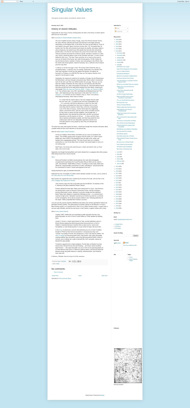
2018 (117, 171)
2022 (117, 48)
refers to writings (60, 235)
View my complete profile (130, 245)
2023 (117, 46)
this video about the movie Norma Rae (62, 175)
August (119, 62)
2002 (117, 208)
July (118, 64)
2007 (117, 196)
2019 (117, 169)
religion (57, 263)
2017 (117, 173)
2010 (117, 189)
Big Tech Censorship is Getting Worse (127, 76)
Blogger (102, 395)
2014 (117, 180)
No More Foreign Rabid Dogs (125, 94)
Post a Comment (58, 272)
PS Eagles (118, 228)
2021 (117, 51)
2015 (117, 178)
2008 (117, 194)
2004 (117, 203)
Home (80, 275)
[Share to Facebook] (78, 261)
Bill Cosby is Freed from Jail (124, 149)
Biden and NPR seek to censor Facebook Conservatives (125, 97)
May (118, 154)
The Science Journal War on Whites (126, 120)
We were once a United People (125, 142)
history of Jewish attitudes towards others (69, 37)
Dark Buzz (118, 226)
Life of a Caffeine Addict (123, 71)
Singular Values (71, 9)
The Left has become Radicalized (126, 123)
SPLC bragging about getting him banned (63, 180)
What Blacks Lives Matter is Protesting (127, 129)
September (120, 60)
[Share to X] (76, 261)
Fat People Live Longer (123, 66)
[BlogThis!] (75, 261)
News (53, 157)
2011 (117, 187)
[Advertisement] (122, 294)
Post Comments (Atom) (65, 278)
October (119, 57)
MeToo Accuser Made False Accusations (127, 84)
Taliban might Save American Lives (126, 107)
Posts (117, 28)
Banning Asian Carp (122, 102)
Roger (127, 242)
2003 (117, 206)
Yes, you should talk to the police (125, 100)
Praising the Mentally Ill (123, 73)
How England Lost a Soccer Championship (124, 110)
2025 (117, 42)
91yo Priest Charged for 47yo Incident (127, 69)
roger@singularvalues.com (124, 219)
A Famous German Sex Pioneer (125, 78)
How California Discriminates (124, 144)
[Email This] (73, 261)
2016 (117, 175)
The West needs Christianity (124, 146)
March (119, 159)
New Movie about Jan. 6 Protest (125, 136)
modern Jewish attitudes (67, 131)
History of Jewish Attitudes (124, 105)
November (120, 55)
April (118, 156)
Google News (119, 224)
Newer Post (55, 275)
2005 (117, 201)
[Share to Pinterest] (80, 261)
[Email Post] (69, 261)
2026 (117, 39)
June (118, 152)
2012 (117, 185)
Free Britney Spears (122, 133)
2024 (117, 44)
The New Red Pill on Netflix (124, 131)
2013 (117, 182)
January (119, 163)
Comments (119, 31)
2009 (117, 192)
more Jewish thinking (62, 211)
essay (60, 230)
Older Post (104, 275)
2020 (117, 166)
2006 (117, 199)
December (120, 53)
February (119, 161)
